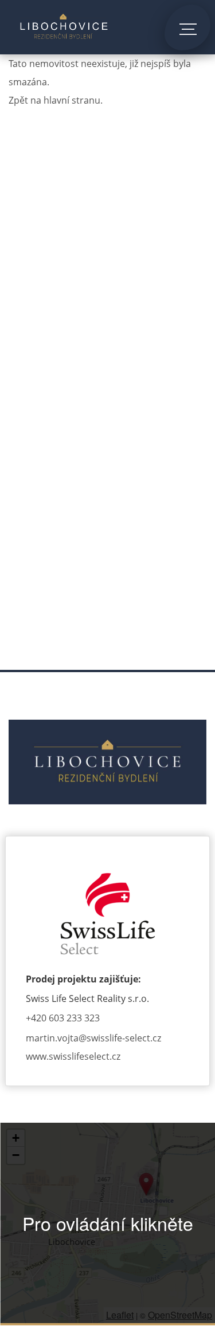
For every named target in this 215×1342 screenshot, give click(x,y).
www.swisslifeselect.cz (73, 1056)
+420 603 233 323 (63, 1018)
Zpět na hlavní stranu (54, 100)
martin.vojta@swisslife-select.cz (93, 1038)
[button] (146, 1184)
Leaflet (120, 1314)
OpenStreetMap (180, 1314)
